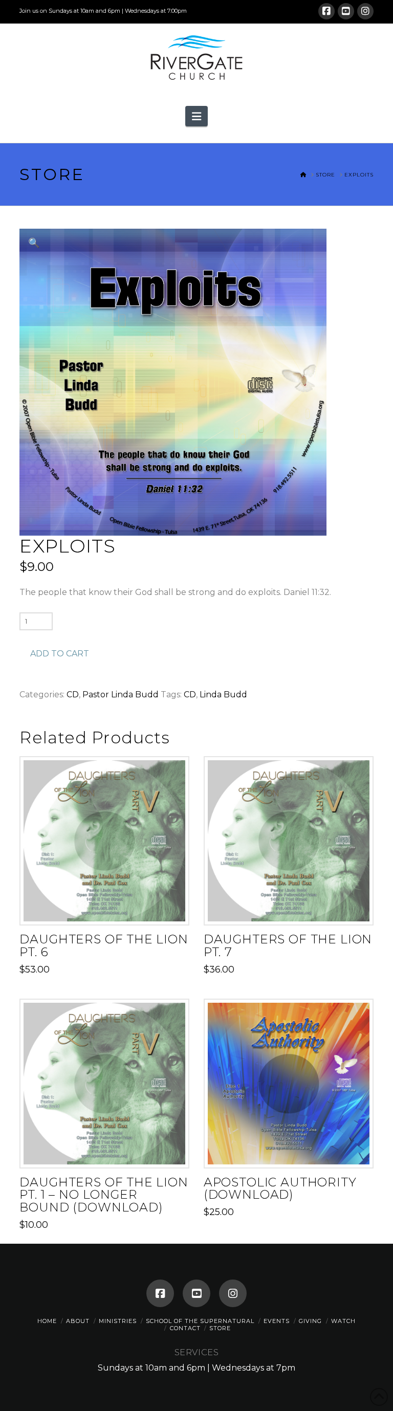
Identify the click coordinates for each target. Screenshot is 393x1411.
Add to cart (59, 653)
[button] (196, 116)
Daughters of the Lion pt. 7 (288, 945)
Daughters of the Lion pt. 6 (103, 945)
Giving (310, 1321)
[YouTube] (346, 11)
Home (47, 1321)
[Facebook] (326, 11)
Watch (343, 1321)
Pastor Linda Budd (120, 694)
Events (277, 1321)
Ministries (118, 1321)
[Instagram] (365, 11)
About (78, 1321)
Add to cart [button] (109, 908)
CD (73, 694)
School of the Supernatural (200, 1321)
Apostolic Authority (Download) (280, 1188)
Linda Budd (223, 694)
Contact (185, 1328)
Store (220, 1328)
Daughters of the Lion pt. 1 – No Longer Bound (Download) (103, 1195)
